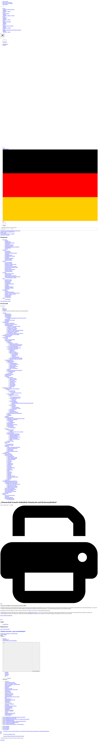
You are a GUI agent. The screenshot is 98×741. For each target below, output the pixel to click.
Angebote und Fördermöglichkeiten (16, 344)
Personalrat (7, 446)
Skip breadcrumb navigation (5, 301)
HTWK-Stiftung (8, 715)
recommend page (6, 639)
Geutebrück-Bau (10, 463)
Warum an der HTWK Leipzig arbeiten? (12, 334)
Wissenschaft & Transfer (9, 273)
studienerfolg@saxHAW (14, 412)
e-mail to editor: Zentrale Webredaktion (10, 640)
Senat (6, 443)
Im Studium (7, 257)
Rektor (8, 389)
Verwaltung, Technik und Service (11, 324)
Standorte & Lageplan (9, 245)
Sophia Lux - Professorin (11, 327)
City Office (9, 460)
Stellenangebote (8, 241)
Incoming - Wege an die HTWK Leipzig (12, 293)
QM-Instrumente (10, 362)
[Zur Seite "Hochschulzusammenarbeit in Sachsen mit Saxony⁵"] (9, 723)
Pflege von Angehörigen (14, 352)
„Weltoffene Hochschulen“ (32, 612)
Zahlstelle (11, 430)
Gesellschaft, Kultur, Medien (12, 486)
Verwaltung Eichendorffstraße (12, 476)
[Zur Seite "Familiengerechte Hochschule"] (9, 718)
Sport (6, 697)
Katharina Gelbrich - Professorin (13, 331)
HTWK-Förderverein (9, 714)
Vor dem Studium (8, 252)
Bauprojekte (7, 479)
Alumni (6, 712)
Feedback (9, 369)
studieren (4, 249)
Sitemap (22, 736)
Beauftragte (7, 452)
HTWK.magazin (8, 315)
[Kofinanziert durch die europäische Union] (9, 734)
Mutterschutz (12, 350)
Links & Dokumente (15, 356)
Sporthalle (9, 473)
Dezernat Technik (10, 441)
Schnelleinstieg (5, 44)
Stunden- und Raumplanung (15, 438)
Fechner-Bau (9, 461)
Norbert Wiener (12, 385)
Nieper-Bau (9, 471)
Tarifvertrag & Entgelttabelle (12, 448)
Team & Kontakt (13, 427)
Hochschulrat (7, 442)
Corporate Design (8, 492)
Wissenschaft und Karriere (9, 323)
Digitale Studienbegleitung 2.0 (15, 397)
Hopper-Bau (9, 466)
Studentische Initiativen (9, 286)
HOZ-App (14, 400)
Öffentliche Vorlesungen (9, 710)
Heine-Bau (9, 465)
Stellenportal (7, 288)
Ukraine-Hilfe (7, 319)
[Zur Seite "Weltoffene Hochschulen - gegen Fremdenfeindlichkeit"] (14, 721)
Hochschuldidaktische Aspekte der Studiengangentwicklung (22, 403)
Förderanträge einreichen (14, 394)
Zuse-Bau (9, 478)
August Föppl (12, 382)
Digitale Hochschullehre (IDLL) (11, 705)
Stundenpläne (7, 686)
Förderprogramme (8, 295)
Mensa (8, 470)
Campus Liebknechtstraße (12, 458)
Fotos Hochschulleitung (9, 490)
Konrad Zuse (12, 386)
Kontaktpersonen (8, 297)
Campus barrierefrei (8, 454)
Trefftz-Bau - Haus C (11, 475)
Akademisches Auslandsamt (12, 419)
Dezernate (7, 428)
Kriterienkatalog (12, 367)
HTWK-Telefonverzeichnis (10, 495)
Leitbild (6, 338)
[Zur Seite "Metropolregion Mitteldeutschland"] (11, 722)
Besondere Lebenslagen (9, 258)
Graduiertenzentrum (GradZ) (10, 713)
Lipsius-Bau (9, 468)
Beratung (13, 404)
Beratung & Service (8, 260)
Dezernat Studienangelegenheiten (13, 433)
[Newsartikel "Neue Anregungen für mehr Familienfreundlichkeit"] (16, 719)
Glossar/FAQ (9, 373)
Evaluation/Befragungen (14, 364)
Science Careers (12, 391)
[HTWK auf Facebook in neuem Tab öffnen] (6, 728)
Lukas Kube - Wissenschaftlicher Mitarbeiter (15, 330)
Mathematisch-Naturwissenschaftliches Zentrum (15, 418)
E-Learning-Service (13, 409)
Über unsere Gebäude (9, 455)
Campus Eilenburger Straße (12, 457)
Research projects (8, 268)
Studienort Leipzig (8, 279)
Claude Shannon (12, 384)
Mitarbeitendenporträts (9, 325)
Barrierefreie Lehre (13, 411)
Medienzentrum (10, 469)
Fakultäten (7, 416)
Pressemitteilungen (8, 314)
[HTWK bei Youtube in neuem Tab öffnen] (6, 729)
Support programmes (8, 265)
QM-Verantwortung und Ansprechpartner (14, 370)
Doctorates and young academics (11, 266)
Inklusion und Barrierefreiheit (12, 346)
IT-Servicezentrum (10, 426)
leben (4, 278)
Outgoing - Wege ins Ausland (10, 294)
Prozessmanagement (13, 363)
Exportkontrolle (12, 390)
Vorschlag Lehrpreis (15, 407)
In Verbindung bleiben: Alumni (10, 277)
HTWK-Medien (8, 247)
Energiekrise (7, 321)
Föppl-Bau (9, 462)
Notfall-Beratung (15, 354)
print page (4, 638)
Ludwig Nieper (12, 383)
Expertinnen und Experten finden (11, 483)
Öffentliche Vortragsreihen (9, 242)
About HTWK (7, 243)
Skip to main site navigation (8, 3)
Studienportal (7, 709)
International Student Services (15, 436)
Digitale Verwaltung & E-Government (16, 431)
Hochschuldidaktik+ (13, 401)
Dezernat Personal (10, 432)
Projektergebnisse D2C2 (16, 396)
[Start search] (12, 229)
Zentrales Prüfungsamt (14, 437)
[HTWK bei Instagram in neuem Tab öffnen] (6, 726)
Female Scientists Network (16, 392)
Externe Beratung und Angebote (15, 345)
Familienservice (12, 349)
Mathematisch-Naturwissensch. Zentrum (12, 696)
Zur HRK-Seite (5, 624)
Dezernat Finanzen (10, 429)
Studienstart (7, 254)
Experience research (8, 270)
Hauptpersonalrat (10, 449)
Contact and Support (8, 271)
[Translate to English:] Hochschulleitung (12, 388)
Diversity (9, 341)
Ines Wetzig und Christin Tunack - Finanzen (15, 333)
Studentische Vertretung (9, 287)
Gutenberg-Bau (10, 464)
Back (1, 619)
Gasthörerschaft (8, 336)
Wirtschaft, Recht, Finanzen (12, 487)
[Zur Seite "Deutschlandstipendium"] (8, 720)
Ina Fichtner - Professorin (11, 329)
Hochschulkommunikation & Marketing (12, 246)
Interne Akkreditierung (14, 368)
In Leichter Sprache (10, 499)
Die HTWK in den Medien (10, 488)
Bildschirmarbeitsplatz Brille (12, 451)
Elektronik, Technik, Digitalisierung (13, 484)
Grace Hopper (12, 380)
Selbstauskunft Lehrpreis (16, 408)
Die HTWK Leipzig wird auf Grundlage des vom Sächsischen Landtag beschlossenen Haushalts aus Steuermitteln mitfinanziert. (26, 731)
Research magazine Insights (10, 269)
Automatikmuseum (10, 456)
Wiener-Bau (9, 477)
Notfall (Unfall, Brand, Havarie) (11, 683)
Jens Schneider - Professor (12, 332)
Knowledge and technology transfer (11, 267)
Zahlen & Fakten (8, 375)
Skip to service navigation (7, 2)
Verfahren (11, 372)
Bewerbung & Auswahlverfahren (11, 253)
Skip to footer (5, 4)
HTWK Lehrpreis (13, 405)
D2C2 (11, 395)
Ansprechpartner (15, 353)
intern (4, 298)
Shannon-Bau (9, 472)
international (5, 289)
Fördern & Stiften (8, 274)
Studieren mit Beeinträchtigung (15, 347)
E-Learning (7, 704)
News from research (8, 262)
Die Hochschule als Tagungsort (10, 275)
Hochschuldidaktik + (8, 706)
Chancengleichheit (8, 340)
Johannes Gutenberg (13, 379)
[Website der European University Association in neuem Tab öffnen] (14, 717)
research (4, 261)
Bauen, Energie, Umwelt (11, 485)
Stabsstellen (9, 415)
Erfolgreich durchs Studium (10, 256)
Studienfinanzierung (8, 255)
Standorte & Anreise (8, 688)
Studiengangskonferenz (14, 366)
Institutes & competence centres (10, 264)
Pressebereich (7, 690)
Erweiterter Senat (10, 444)
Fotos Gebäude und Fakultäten (10, 491)
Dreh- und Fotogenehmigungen (10, 489)
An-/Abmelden (7, 299)
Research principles (8, 263)
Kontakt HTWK (6, 148)
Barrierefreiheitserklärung (9, 498)
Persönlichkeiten (10, 377)
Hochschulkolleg (10, 425)
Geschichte (7, 376)
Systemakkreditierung (11, 371)
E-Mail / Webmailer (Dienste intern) (11, 689)
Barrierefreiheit (18, 736)
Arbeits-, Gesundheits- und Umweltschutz (12, 684)
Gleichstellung (9, 342)
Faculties (4, 45)
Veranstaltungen (8, 296)
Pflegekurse (14, 355)
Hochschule (5, 239)
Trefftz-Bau (9, 474)
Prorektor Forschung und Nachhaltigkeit (14, 413)
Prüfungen (7, 687)
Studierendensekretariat (14, 435)
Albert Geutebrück (13, 378)
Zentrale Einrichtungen (9, 417)
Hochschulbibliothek (11, 422)
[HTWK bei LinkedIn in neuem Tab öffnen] (6, 727)
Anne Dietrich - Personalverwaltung (13, 326)
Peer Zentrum (12, 410)
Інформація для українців (10, 320)
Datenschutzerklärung (9, 497)
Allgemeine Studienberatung (15, 434)
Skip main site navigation (4, 234)
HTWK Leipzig (3, 232)
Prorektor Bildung (10, 393)
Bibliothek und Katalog (9, 693)
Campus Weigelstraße (11, 459)
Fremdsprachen (7, 282)
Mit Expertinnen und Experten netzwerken (12, 276)
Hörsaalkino (7, 285)
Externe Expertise (13, 365)
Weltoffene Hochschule (9, 374)
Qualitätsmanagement (9, 360)
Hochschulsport (8, 281)
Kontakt (6, 248)
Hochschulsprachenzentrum (12, 424)
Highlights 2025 (8, 313)
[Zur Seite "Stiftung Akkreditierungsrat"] (13, 724)
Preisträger (14, 406)
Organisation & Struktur (9, 244)
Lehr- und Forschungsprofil (10, 339)
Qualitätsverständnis (10, 361)
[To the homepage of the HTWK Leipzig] (7, 233)
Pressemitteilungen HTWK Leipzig (11, 482)
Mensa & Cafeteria (8, 280)
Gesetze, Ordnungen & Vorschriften (13, 447)
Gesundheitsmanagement (9, 283)
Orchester (6, 284)
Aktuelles (6, 240)
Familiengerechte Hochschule (12, 348)
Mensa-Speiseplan (8, 685)
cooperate (4, 272)
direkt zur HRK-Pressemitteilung (6, 615)
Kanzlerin (9, 414)
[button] (5, 41)
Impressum (7, 496)
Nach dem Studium (8, 259)
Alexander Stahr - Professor (12, 328)
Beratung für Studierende (9, 703)
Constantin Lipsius (13, 381)
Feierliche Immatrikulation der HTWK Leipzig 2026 (16, 318)
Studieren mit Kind (13, 351)
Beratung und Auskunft (14, 343)
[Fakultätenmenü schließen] (2, 35)
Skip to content (5, 1)
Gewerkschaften (10, 450)
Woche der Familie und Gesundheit (16, 359)
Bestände (11, 421)
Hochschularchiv (10, 420)
